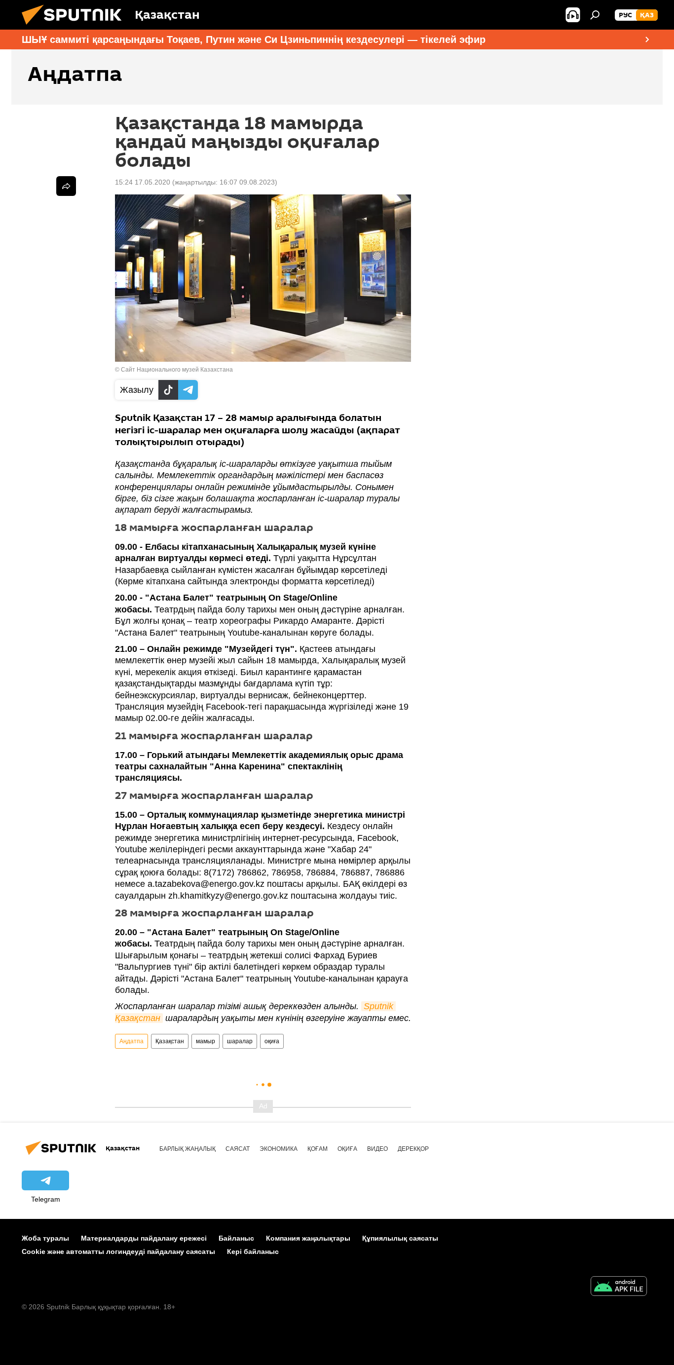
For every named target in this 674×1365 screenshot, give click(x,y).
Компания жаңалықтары (308, 1238)
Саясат (237, 1148)
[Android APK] (618, 1287)
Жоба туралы (45, 1238)
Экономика (279, 1148)
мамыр (205, 1041)
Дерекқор (413, 1148)
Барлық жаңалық (187, 1148)
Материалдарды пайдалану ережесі (144, 1238)
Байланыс (236, 1238)
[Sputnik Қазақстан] (75, 27)
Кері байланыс (253, 1251)
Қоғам (317, 1148)
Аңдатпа (131, 1041)
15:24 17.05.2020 (142, 182)
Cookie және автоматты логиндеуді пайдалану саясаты (118, 1251)
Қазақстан (169, 1041)
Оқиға (347, 1148)
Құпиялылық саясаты (400, 1238)
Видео (377, 1148)
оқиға (271, 1041)
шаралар (240, 1041)
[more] (66, 186)
